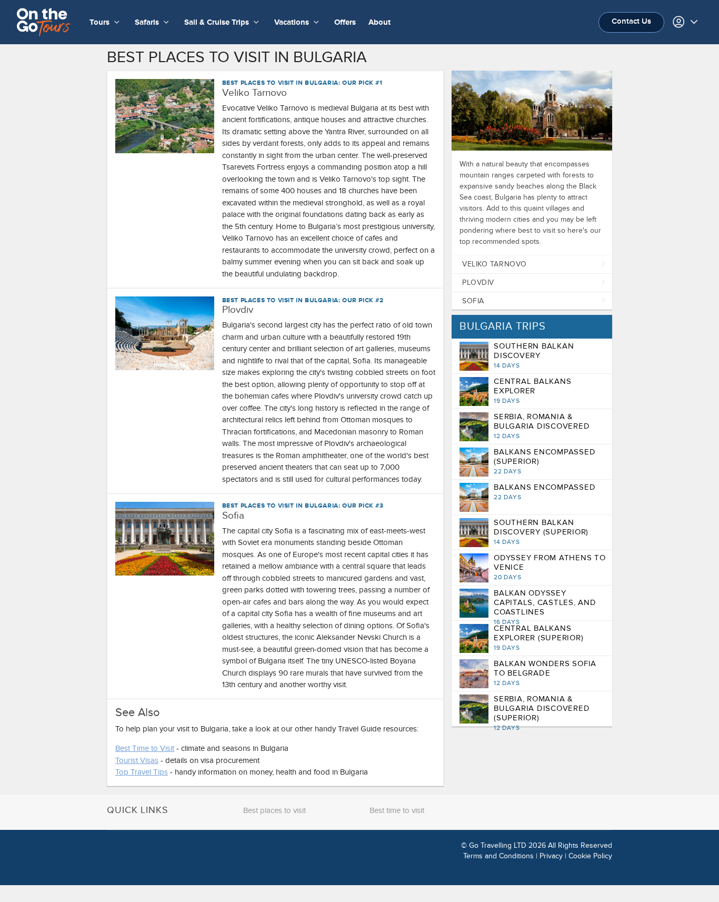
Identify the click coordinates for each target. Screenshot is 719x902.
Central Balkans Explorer (532, 390)
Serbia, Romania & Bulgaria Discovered (542, 426)
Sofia (473, 300)
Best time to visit (397, 810)
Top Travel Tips (141, 772)
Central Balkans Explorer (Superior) (538, 637)
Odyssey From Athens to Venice (550, 567)
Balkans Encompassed (544, 491)
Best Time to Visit (144, 748)
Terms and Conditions (498, 855)
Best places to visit (274, 810)
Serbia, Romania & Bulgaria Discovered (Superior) (542, 713)
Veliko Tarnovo (494, 264)
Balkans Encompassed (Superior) (544, 461)
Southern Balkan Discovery (534, 355)
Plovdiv (478, 282)
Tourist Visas (136, 760)
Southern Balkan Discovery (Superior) (541, 532)
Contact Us (631, 21)
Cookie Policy (590, 855)
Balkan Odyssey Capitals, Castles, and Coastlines (545, 607)
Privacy (551, 855)
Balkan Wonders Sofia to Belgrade (545, 673)
